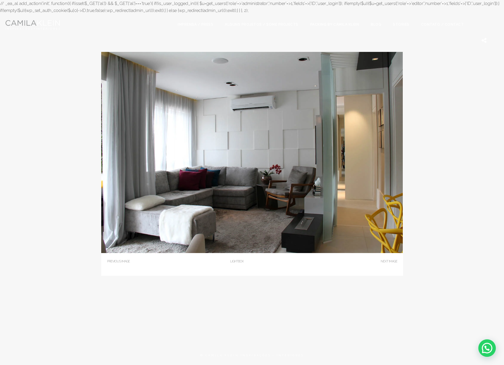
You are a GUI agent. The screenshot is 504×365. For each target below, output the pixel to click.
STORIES (401, 24)
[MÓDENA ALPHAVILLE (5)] (252, 252)
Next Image (389, 261)
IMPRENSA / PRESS (195, 24)
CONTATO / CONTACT (442, 24)
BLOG (376, 24)
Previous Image (118, 261)
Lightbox (237, 261)
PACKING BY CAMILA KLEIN (334, 24)
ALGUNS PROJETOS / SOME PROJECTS (261, 24)
